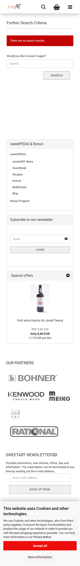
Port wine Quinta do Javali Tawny (40, 320)
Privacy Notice (42, 537)
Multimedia (19, 187)
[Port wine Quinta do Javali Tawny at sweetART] (40, 298)
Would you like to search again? (26, 56)
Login (40, 249)
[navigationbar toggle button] (70, 6)
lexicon (16, 180)
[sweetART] (12, 6)
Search (57, 75)
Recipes (17, 174)
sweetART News (22, 161)
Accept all (40, 546)
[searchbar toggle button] (43, 6)
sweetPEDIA (18, 154)
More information (40, 557)
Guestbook (19, 168)
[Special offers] (68, 275)
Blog (15, 193)
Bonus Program (20, 201)
